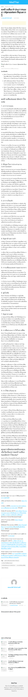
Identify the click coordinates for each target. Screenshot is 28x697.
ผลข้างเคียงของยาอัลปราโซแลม (12, 560)
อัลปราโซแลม (5, 567)
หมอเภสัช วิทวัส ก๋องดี (7, 18)
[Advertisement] (14, 23)
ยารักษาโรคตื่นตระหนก (7, 563)
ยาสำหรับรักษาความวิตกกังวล (8, 565)
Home (2, 6)
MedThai (14, 2)
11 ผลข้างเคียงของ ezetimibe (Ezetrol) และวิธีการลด (15, 642)
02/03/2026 (21, 605)
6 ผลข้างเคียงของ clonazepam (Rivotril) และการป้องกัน (16, 602)
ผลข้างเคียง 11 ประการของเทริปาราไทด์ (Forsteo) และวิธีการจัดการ (17, 649)
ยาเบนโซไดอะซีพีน (21, 565)
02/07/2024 (16, 18)
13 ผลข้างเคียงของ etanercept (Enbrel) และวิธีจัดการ (15, 661)
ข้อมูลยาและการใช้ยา (9, 6)
